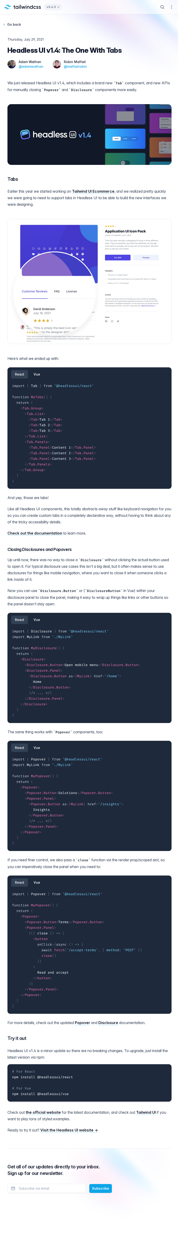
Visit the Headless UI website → (69, 1130)
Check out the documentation (34, 533)
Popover (82, 1022)
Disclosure (108, 1022)
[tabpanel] (89, 434)
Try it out (16, 1038)
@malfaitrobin (75, 66)
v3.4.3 (51, 7)
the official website (43, 1112)
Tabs (12, 179)
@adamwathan (31, 66)
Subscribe (100, 1188)
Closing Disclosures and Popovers (39, 549)
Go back (14, 24)
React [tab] (19, 374)
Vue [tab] (37, 374)
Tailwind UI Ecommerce (93, 191)
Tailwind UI (146, 1112)
